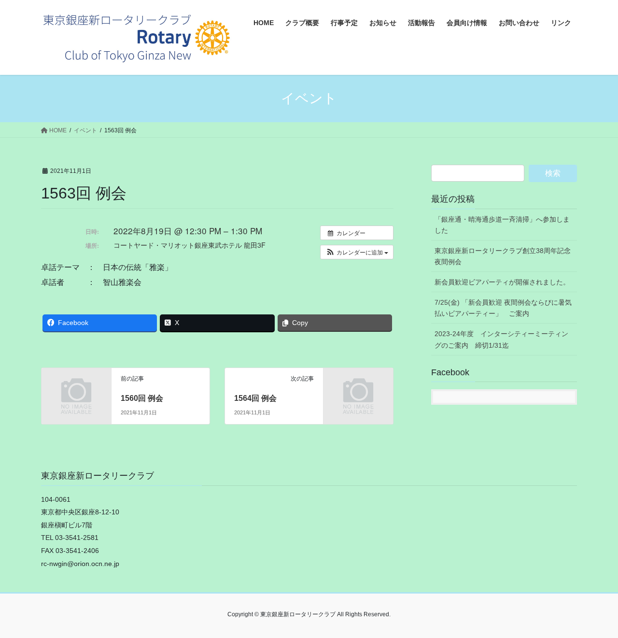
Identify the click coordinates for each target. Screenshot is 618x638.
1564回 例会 (255, 398)
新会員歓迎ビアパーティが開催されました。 (502, 282)
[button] (357, 252)
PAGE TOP (594, 610)
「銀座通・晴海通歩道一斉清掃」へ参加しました (502, 224)
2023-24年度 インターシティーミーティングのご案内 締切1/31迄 (501, 339)
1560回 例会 (142, 398)
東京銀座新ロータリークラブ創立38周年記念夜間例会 (503, 256)
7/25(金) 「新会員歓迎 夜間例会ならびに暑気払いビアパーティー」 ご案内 (503, 307)
